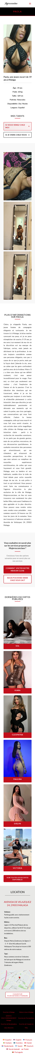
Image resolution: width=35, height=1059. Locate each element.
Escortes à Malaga (9, 1012)
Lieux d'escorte (8, 1028)
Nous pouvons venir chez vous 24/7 (17, 579)
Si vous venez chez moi (15, 126)
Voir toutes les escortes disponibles (17, 878)
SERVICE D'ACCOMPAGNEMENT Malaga (8, 1018)
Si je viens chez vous (16, 135)
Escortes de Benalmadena (9, 1024)
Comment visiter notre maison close (17, 569)
